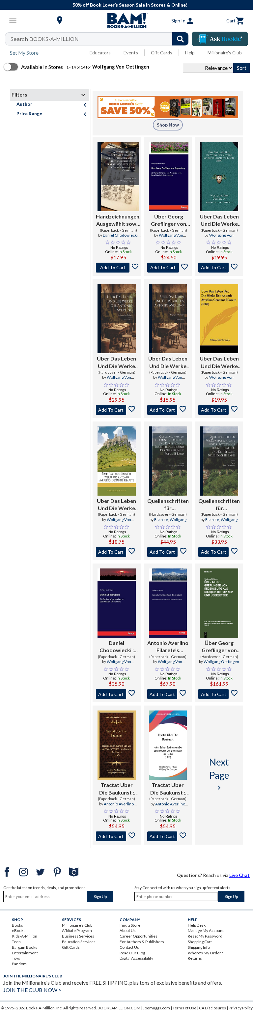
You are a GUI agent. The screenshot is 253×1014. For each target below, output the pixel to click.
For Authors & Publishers (142, 941)
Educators (100, 52)
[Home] (126, 20)
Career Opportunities (138, 936)
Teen (16, 941)
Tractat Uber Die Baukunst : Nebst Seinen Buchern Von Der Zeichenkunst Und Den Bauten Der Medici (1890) (116, 789)
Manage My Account (206, 930)
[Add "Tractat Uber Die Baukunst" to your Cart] (116, 836)
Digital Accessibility (136, 958)
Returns (195, 958)
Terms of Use (184, 1007)
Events (131, 52)
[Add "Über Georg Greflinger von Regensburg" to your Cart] (168, 268)
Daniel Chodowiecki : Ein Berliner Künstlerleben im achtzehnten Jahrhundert (116, 647)
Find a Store (130, 925)
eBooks (18, 930)
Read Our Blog (132, 952)
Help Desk (197, 925)
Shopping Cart (200, 941)
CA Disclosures (212, 1007)
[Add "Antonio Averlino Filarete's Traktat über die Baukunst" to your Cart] (168, 694)
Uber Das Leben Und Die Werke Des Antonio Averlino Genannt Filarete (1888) (219, 220)
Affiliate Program (77, 930)
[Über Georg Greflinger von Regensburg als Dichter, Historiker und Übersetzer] (219, 603)
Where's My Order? (205, 952)
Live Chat (239, 875)
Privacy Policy (241, 1007)
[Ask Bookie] (220, 39)
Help (190, 52)
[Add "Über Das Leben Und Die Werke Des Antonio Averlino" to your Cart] (116, 410)
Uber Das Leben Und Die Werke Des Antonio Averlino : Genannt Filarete (116, 505)
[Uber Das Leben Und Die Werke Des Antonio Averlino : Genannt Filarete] (116, 461)
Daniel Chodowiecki (120, 235)
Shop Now (168, 125)
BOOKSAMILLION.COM (119, 1007)
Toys (16, 958)
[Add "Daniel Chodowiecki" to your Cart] (116, 694)
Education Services (79, 941)
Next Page (219, 773)
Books (17, 925)
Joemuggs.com (156, 1007)
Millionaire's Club (225, 52)
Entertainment (25, 952)
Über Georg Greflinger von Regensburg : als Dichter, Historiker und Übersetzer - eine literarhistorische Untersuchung (168, 220)
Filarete (161, 519)
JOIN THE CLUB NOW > (32, 990)
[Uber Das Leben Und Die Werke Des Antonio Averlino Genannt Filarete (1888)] (219, 176)
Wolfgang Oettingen (221, 661)
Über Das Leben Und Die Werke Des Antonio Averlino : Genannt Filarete (116, 362)
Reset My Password (205, 936)
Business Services (78, 936)
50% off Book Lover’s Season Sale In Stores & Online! (129, 5)
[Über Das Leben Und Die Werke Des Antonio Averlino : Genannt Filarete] (116, 318)
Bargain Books (24, 947)
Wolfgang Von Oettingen (171, 238)
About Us (128, 930)
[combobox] (101, 39)
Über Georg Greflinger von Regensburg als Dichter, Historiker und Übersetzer (219, 647)
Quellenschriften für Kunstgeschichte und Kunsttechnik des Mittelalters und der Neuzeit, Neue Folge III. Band (168, 505)
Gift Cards (161, 52)
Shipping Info (199, 947)
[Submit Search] (180, 38)
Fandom (19, 963)
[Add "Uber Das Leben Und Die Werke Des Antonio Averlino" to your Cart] (116, 552)
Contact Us (129, 947)
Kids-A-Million (24, 936)
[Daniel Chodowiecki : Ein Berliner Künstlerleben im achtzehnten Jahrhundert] (116, 603)
